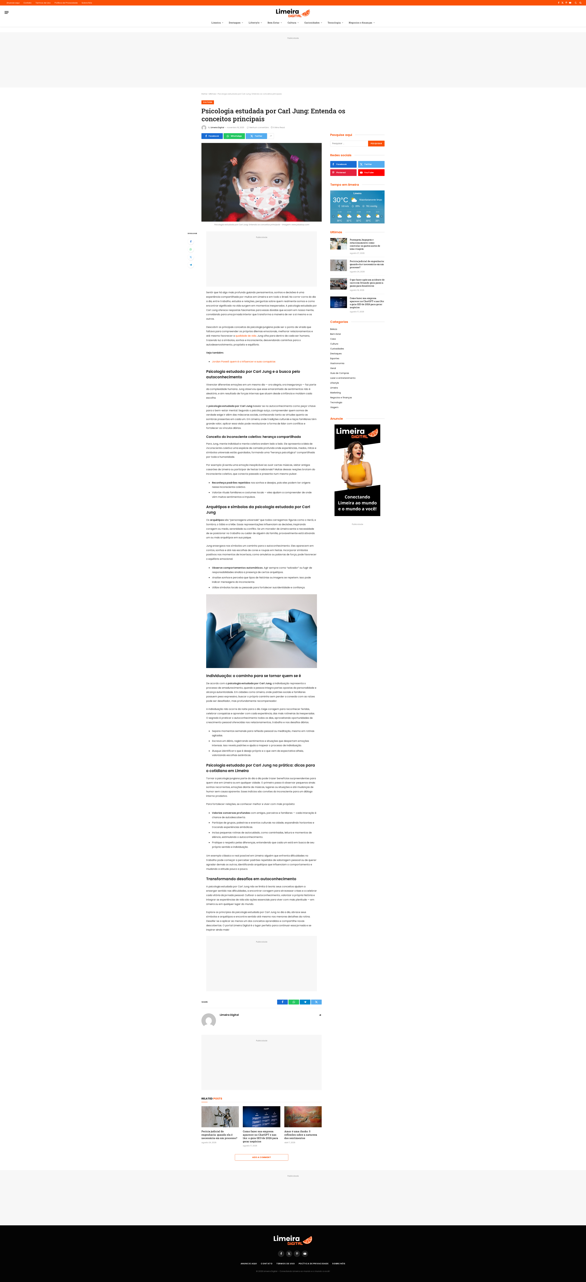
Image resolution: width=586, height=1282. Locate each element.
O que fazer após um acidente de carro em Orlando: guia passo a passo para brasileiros (367, 282)
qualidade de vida (245, 336)
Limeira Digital (217, 127)
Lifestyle (254, 22)
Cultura (292, 22)
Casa (333, 338)
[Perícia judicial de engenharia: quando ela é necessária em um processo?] (220, 1116)
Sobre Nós (87, 2)
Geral (333, 368)
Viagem (334, 407)
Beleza (333, 329)
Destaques (235, 22)
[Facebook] (191, 241)
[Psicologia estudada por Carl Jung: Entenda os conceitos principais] (261, 182)
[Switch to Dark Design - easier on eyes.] (575, 3)
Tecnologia (334, 22)
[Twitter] (191, 257)
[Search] (580, 2)
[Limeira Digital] (293, 12)
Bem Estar (273, 22)
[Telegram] (191, 265)
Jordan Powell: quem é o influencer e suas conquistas (243, 361)
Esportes (334, 358)
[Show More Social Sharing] (271, 136)
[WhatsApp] (191, 249)
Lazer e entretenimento (343, 378)
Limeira (216, 22)
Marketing (335, 392)
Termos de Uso (43, 2)
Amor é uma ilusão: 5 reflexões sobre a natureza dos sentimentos (300, 1135)
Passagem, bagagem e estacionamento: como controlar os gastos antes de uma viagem (365, 244)
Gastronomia (337, 363)
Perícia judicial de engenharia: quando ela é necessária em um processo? (219, 1135)
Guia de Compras (339, 373)
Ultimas (212, 94)
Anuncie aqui (13, 2)
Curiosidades (312, 22)
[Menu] (7, 12)
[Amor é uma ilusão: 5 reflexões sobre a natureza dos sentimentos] (303, 1116)
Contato (28, 2)
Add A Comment (261, 1157)
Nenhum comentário (259, 127)
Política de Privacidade (66, 2)
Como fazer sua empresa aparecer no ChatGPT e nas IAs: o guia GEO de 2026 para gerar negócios (260, 1136)
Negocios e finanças (360, 22)
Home (204, 94)
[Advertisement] (293, 61)
